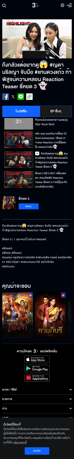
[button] (19, 38)
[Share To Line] (20, 96)
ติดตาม (28, 206)
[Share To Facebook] (5, 96)
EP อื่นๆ (55, 111)
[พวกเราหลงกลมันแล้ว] (50, 315)
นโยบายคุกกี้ (20, 442)
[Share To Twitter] (13, 96)
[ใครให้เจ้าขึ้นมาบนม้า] (17, 315)
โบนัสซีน (21, 111)
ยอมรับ (37, 451)
